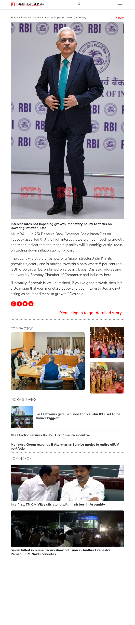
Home (14, 17)
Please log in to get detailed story (90, 312)
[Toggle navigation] (119, 4)
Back (121, 17)
